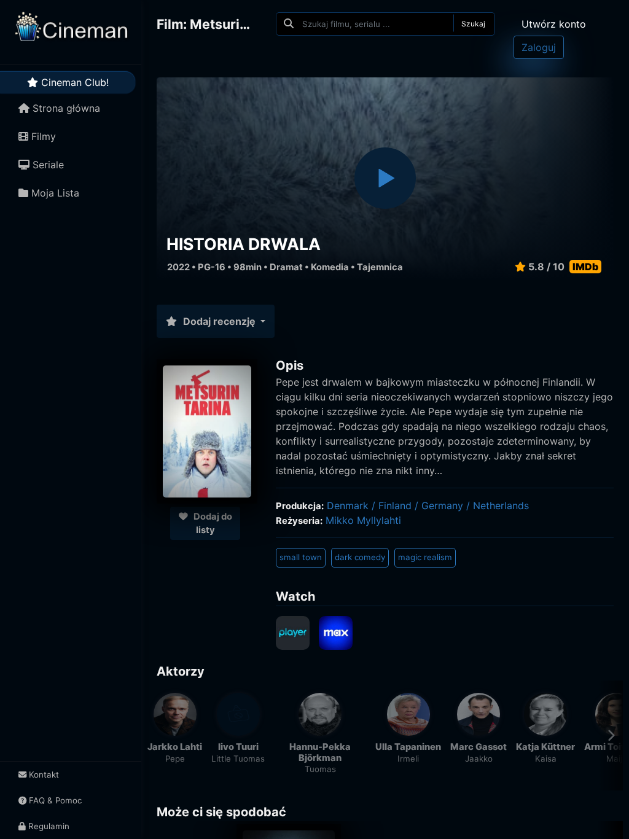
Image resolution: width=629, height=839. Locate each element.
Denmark (348, 505)
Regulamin (47, 826)
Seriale (46, 164)
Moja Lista (53, 193)
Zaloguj (539, 47)
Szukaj (473, 23)
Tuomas (320, 769)
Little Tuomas (238, 758)
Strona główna (64, 108)
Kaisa (546, 758)
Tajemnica (380, 267)
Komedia (330, 267)
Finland (395, 505)
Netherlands (501, 505)
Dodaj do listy (212, 523)
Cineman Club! (73, 82)
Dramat (286, 267)
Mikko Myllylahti (363, 520)
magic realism (425, 557)
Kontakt (42, 774)
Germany (442, 505)
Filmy (42, 136)
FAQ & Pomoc (54, 800)
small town (300, 557)
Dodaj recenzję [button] (219, 321)
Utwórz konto (554, 24)
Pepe (175, 758)
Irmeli (408, 758)
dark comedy (360, 557)
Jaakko (479, 758)
